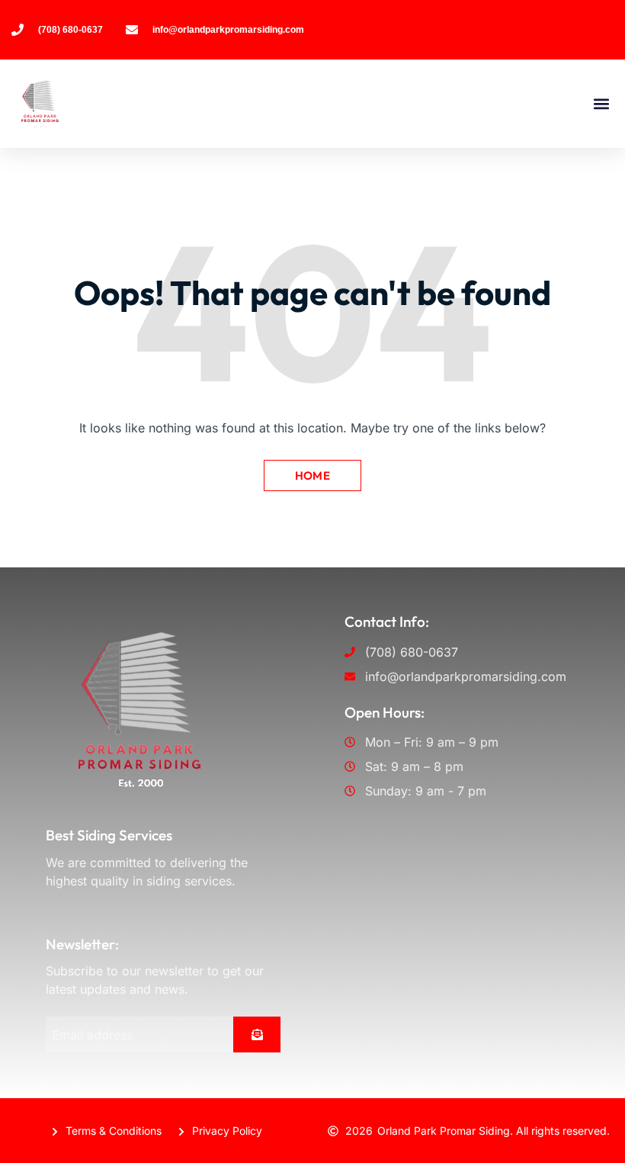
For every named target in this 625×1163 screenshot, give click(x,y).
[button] (601, 103)
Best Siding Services (109, 835)
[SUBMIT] (256, 1034)
